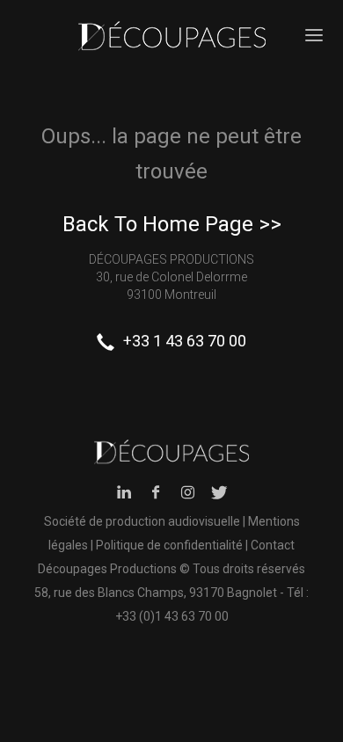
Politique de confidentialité (169, 545)
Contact (273, 545)
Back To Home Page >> (171, 224)
